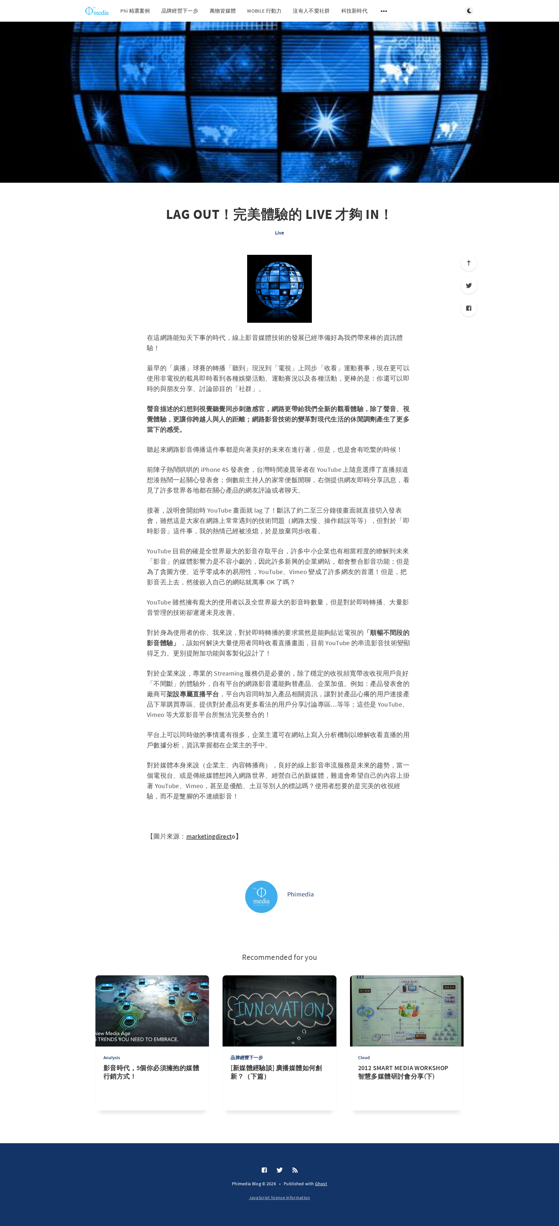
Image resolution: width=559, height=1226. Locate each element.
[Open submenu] (384, 11)
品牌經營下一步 (179, 10)
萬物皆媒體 (223, 10)
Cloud (364, 1057)
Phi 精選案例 (135, 10)
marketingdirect (209, 836)
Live (279, 232)
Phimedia (300, 894)
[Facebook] (469, 308)
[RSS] (295, 1170)
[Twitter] (469, 285)
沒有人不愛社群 (311, 10)
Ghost (321, 1184)
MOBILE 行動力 (264, 10)
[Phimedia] (261, 897)
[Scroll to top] (469, 263)
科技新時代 (354, 10)
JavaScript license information (279, 1197)
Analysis (112, 1057)
